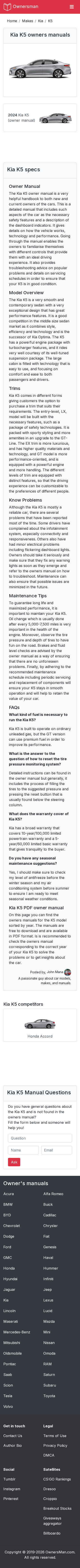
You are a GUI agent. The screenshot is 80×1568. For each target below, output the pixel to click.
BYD (7, 1215)
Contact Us (12, 1436)
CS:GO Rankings (57, 1479)
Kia (40, 21)
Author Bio (12, 1445)
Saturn (49, 1374)
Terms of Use (54, 1436)
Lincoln (9, 1311)
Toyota (49, 1396)
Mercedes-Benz (16, 1332)
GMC (7, 1257)
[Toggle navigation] (71, 7)
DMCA (48, 1455)
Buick (48, 1204)
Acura (8, 1194)
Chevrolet (11, 1225)
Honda (9, 1268)
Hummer (50, 1268)
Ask (14, 1162)
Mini (46, 1332)
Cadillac (49, 1215)
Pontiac (9, 1364)
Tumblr (9, 1479)
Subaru (49, 1385)
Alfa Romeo (53, 1194)
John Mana (55, 972)
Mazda (49, 1321)
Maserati (10, 1321)
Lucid (47, 1311)
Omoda (49, 1353)
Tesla (7, 1396)
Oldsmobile (12, 1353)
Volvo (8, 1406)
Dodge (8, 1236)
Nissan (49, 1342)
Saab (7, 1374)
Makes (27, 21)
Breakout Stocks (57, 1508)
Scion (8, 1385)
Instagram (11, 1489)
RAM (47, 1364)
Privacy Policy (55, 1445)
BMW (8, 1204)
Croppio (50, 1498)
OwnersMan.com (60, 1552)
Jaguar (9, 1289)
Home (12, 21)
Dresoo (49, 1489)
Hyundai (10, 1279)
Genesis (49, 1247)
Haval (48, 1257)
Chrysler (50, 1225)
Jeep (47, 1289)
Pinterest (10, 1498)
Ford (7, 1247)
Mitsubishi (11, 1342)
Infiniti (48, 1279)
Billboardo (51, 1533)
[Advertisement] (42, 147)
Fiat (46, 1236)
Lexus (48, 1300)
